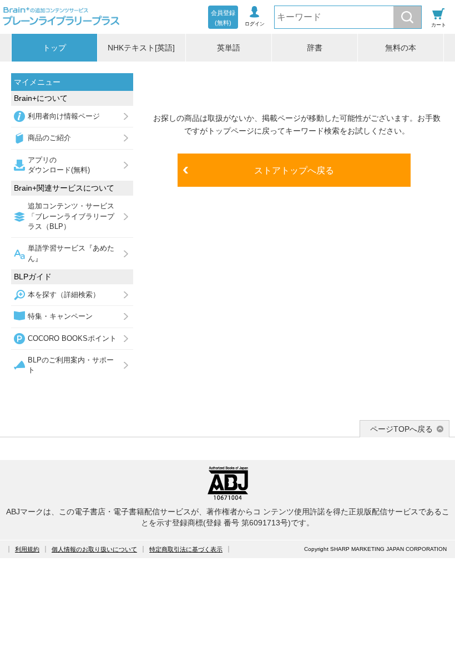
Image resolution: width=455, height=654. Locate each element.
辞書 (314, 47)
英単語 (228, 47)
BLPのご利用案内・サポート (71, 365)
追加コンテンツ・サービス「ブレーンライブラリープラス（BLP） (71, 216)
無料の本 (400, 47)
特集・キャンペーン (60, 316)
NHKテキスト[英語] (141, 47)
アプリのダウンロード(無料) (59, 165)
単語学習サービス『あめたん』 (71, 253)
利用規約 (27, 549)
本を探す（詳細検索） (64, 294)
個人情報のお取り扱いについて (94, 549)
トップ (54, 47)
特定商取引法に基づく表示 (186, 549)
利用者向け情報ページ (64, 116)
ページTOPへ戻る (401, 429)
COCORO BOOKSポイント (72, 338)
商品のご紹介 (49, 138)
